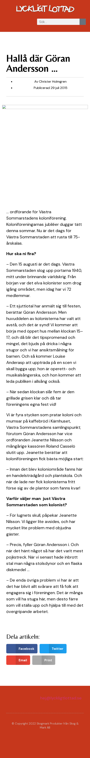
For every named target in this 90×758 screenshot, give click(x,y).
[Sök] (83, 22)
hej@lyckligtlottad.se (61, 698)
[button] (7, 22)
